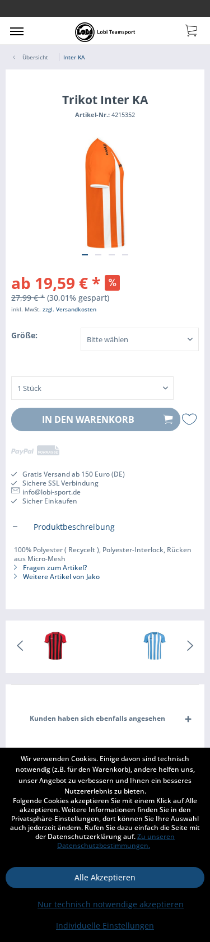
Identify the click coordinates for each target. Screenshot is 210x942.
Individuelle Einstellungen (105, 925)
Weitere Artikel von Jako (60, 576)
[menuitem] (17, 31)
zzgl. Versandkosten (69, 309)
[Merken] (190, 419)
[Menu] (17, 31)
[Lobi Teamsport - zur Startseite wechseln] (105, 32)
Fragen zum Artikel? (54, 567)
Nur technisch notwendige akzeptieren (111, 904)
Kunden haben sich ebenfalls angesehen (97, 718)
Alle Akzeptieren (105, 877)
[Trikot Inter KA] (55, 647)
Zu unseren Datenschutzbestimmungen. (116, 841)
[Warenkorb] (192, 29)
